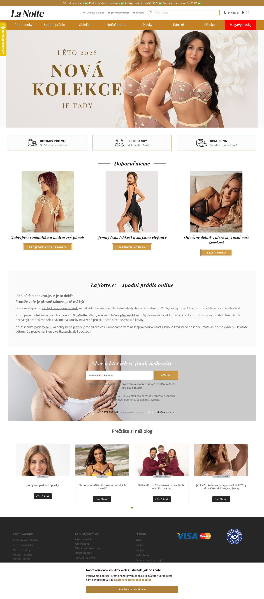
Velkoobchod (143, 555)
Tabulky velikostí (22, 558)
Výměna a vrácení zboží (25, 540)
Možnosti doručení (23, 554)
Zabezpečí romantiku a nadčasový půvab (47, 242)
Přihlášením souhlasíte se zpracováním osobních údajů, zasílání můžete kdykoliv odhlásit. (132, 386)
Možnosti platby (21, 550)
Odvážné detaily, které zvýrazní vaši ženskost (216, 244)
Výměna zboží (82, 543)
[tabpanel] (42, 472)
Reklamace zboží (83, 552)
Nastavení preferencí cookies (132, 579)
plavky (77, 327)
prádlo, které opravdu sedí (59, 308)
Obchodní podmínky (86, 557)
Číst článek (42, 496)
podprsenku (42, 327)
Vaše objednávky (84, 539)
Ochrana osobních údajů (149, 560)
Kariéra (139, 550)
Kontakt (140, 12)
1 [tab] (131, 507)
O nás (139, 540)
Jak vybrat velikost (120, 12)
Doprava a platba (95, 12)
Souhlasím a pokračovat (132, 589)
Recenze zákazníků (23, 545)
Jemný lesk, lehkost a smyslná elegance (132, 242)
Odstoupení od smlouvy (87, 548)
